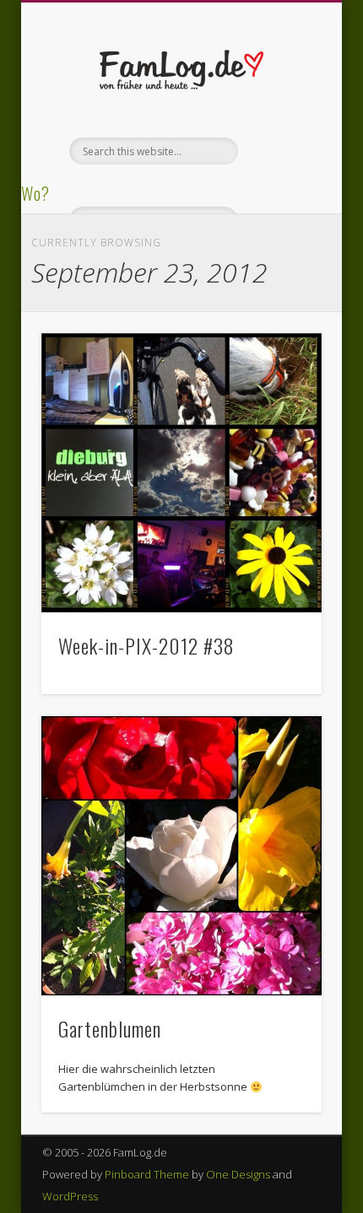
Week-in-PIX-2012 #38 (146, 645)
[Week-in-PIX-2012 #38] (181, 473)
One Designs (238, 1174)
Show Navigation (280, 150)
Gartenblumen (109, 1028)
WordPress (70, 1196)
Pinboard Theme (147, 1174)
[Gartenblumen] (181, 856)
